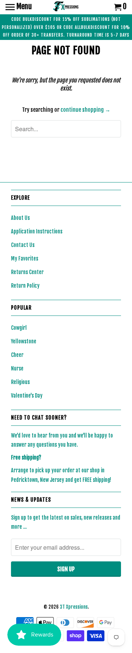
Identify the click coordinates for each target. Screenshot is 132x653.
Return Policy (25, 286)
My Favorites (24, 258)
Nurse (17, 368)
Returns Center (27, 272)
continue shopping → (85, 109)
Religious (20, 382)
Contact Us (22, 245)
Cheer (17, 355)
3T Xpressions (74, 607)
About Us (20, 218)
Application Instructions (36, 231)
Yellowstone (23, 341)
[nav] (19, 7)
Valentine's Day (27, 395)
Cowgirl (19, 328)
